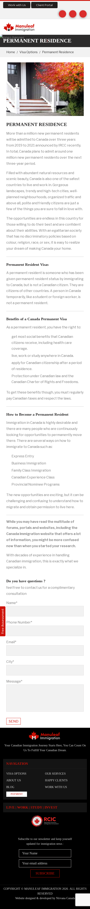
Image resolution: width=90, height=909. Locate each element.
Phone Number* (19, 622)
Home (10, 52)
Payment (17, 794)
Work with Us (17, 5)
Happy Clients (56, 780)
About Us (13, 780)
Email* (11, 642)
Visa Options (28, 52)
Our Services (55, 773)
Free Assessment (2, 621)
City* (10, 662)
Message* (14, 681)
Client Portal (44, 5)
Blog (10, 787)
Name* (11, 603)
